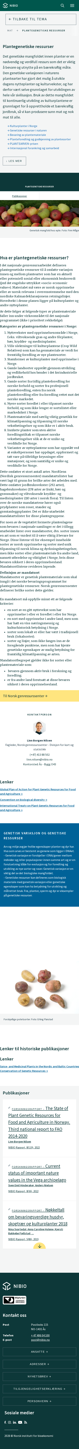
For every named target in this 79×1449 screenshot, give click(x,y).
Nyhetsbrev (38, 1376)
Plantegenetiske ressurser (43, 30)
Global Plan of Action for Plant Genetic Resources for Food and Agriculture (38, 791)
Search (62, 5)
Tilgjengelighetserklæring (38, 1388)
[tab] (39, 1128)
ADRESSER (38, 1364)
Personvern (38, 1401)
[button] (39, 1128)
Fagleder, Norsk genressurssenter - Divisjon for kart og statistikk (39, 745)
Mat (10, 30)
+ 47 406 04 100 (40, 1335)
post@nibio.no (40, 1340)
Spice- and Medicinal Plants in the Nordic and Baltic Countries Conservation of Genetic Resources (39, 1069)
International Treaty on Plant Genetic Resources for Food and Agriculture (37, 808)
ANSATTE (38, 1351)
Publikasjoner (19, 196)
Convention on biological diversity (22, 799)
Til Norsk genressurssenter (24, 695)
